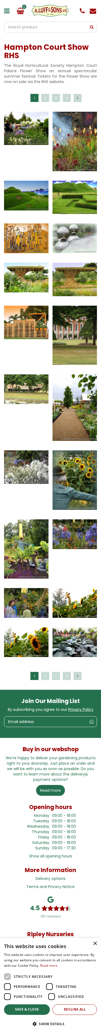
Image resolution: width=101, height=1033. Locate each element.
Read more (48, 965)
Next (78, 98)
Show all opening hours (50, 856)
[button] (50, 1024)
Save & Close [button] (27, 1009)
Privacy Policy (80, 709)
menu (8, 11)
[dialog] (50, 985)
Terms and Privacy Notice (50, 886)
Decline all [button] (75, 1009)
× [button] (95, 944)
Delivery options (50, 878)
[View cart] (20, 11)
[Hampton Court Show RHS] (26, 131)
